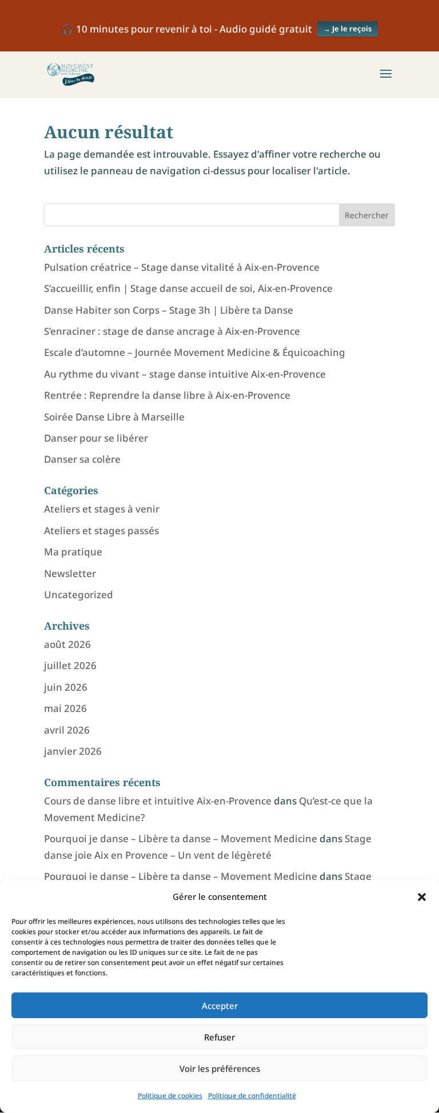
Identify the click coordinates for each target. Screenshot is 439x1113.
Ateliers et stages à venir (101, 508)
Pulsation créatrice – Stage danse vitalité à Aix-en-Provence (182, 267)
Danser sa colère (82, 459)
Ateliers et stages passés (101, 530)
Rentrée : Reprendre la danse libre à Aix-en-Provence (167, 395)
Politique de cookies (170, 1095)
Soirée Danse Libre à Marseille (114, 416)
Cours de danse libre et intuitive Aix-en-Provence (158, 800)
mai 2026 (65, 708)
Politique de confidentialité (252, 1095)
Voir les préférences (219, 1068)
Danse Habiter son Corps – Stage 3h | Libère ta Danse (168, 310)
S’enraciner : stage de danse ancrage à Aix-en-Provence (172, 331)
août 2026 (67, 644)
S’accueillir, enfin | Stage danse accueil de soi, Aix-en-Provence (188, 288)
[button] (422, 897)
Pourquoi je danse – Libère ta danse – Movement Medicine (180, 838)
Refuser (219, 1037)
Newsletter (70, 573)
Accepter (220, 1005)
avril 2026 (67, 729)
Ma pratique (73, 551)
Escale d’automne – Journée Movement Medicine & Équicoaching (194, 352)
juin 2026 (65, 687)
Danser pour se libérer (96, 438)
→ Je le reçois (347, 28)
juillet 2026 (70, 665)
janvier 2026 (73, 751)
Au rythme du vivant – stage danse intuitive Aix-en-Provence (185, 374)
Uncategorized (78, 594)
